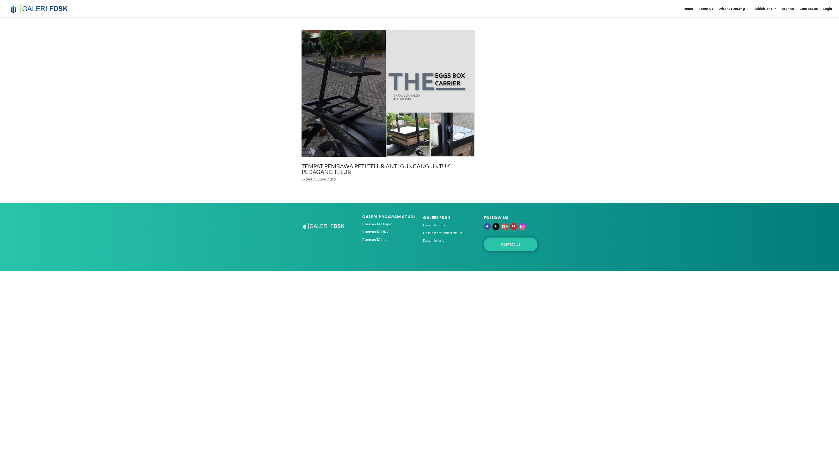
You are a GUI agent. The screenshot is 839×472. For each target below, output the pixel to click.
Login (827, 9)
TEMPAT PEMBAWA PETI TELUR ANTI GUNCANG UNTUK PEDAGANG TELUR (376, 169)
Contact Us (808, 9)
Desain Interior (434, 240)
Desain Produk (434, 225)
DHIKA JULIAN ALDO (320, 179)
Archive (788, 9)
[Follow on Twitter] (495, 226)
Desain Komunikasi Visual (442, 233)
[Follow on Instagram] (522, 226)
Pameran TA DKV (375, 231)
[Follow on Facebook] (487, 226)
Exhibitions (763, 9)
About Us (706, 9)
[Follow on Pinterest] (513, 226)
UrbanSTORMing (732, 9)
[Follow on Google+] (504, 226)
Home (688, 9)
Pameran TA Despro (377, 224)
